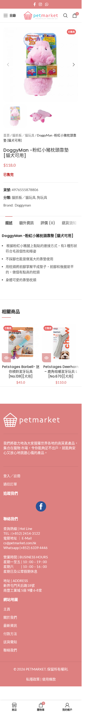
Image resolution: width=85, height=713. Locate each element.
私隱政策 (33, 679)
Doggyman (23, 205)
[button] (7, 64)
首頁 (6, 135)
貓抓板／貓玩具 (23, 135)
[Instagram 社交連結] (40, 4)
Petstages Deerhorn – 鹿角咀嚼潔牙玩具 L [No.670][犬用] (61, 371)
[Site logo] (41, 15)
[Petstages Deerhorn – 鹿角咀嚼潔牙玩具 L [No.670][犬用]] (61, 343)
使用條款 (49, 679)
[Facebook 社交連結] (34, 4)
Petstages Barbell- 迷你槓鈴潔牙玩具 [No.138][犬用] (20, 371)
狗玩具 (42, 197)
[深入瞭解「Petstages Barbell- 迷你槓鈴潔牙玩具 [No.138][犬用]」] (6, 357)
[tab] (8, 222)
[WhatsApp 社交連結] (47, 4)
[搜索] (65, 15)
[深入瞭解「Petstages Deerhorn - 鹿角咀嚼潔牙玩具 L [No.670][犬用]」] (46, 357)
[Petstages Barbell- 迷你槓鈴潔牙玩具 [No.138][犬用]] (21, 343)
